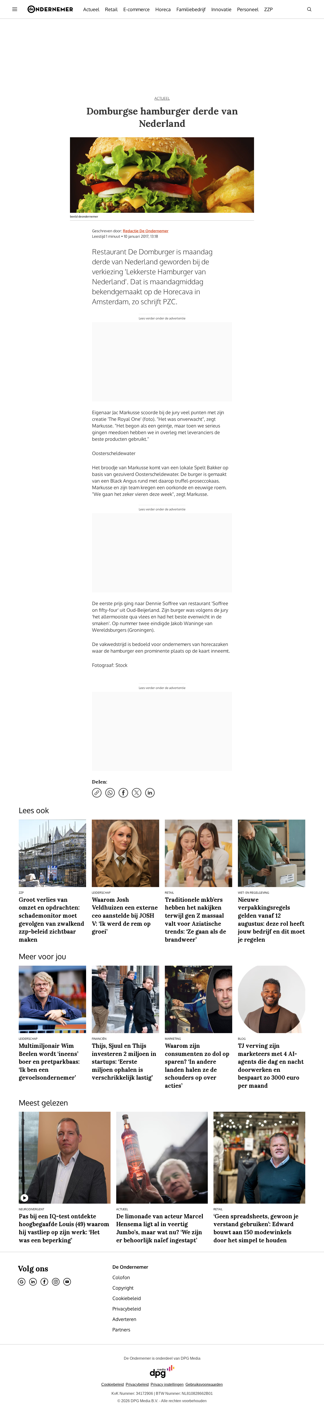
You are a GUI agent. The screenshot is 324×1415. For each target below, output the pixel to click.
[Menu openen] (14, 9)
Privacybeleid (137, 1384)
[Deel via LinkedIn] (150, 793)
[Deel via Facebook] (123, 793)
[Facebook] (44, 1282)
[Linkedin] (33, 1282)
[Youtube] (67, 1282)
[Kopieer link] (97, 793)
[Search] (309, 9)
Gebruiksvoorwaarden (204, 1384)
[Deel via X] (136, 793)
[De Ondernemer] (50, 9)
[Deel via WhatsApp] (110, 793)
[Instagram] (56, 1282)
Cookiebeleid (112, 1384)
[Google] (21, 1282)
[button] (167, 1384)
